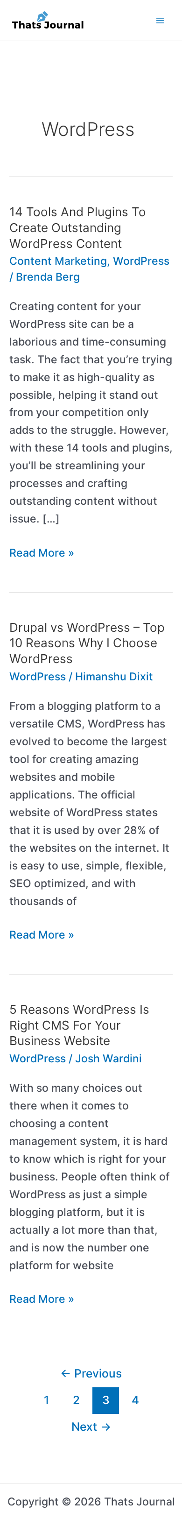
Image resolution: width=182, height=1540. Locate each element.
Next (91, 1427)
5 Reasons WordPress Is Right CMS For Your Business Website (79, 1025)
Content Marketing (58, 261)
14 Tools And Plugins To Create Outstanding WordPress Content (77, 228)
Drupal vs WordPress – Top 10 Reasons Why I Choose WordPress (87, 643)
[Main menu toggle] (160, 20)
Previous (91, 1373)
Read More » (41, 554)
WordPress (141, 261)
